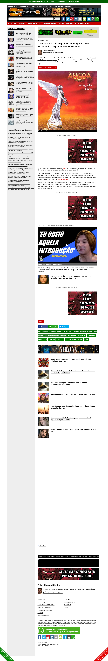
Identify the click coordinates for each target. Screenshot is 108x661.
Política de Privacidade (58, 625)
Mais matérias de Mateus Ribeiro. (53, 593)
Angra (46, 40)
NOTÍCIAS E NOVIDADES (16, 23)
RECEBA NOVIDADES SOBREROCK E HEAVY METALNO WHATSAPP (6, 655)
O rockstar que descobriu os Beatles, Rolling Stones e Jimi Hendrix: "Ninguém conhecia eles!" (23, 103)
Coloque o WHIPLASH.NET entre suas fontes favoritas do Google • (46, 331)
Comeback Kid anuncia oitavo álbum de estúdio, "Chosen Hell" (19, 138)
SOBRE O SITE (13, 6)
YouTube (60, 339)
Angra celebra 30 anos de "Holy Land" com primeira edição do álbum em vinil (24, 59)
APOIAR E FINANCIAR (45, 610)
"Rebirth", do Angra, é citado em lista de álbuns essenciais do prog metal (69, 383)
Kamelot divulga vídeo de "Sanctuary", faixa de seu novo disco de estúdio (20, 149)
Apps (86, 339)
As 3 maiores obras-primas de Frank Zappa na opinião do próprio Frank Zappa (20, 169)
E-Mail (80, 339)
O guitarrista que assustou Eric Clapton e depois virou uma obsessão (19, 180)
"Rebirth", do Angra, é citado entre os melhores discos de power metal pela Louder (73, 372)
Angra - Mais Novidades (47, 67)
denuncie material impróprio (80, 623)
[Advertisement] (52, 208)
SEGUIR (68, 6)
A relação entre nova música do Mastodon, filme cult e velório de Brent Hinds (19, 177)
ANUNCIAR (24, 6)
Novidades (41, 40)
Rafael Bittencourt (62, 179)
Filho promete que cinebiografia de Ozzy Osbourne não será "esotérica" (19, 173)
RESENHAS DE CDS (49, 23)
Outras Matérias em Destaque (20, 130)
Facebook (91, 336)
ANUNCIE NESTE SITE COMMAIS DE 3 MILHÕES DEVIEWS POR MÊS (102, 655)
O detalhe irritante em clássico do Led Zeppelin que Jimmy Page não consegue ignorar (21, 188)
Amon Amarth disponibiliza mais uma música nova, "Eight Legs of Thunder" (20, 145)
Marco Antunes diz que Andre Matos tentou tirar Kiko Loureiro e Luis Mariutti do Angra (71, 277)
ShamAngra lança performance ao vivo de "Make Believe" (73, 394)
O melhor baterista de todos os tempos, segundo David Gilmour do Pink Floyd (24, 40)
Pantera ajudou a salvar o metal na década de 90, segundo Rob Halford (24, 116)
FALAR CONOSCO (79, 6)
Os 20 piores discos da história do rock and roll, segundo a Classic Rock (25, 71)
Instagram (42, 339)
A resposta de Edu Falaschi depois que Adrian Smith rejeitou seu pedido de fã (71, 419)
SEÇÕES (65, 23)
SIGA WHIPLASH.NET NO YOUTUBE (50, 264)
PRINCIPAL (67, 599)
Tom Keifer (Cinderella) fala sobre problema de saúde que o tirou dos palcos (20, 142)
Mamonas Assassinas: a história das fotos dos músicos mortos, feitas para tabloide (24, 110)
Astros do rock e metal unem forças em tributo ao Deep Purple (24, 45)
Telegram (81, 336)
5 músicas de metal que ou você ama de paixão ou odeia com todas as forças (19, 184)
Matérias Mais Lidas (16, 29)
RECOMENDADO (69, 602)
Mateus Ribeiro (50, 50)
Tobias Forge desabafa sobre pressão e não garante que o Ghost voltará (23, 52)
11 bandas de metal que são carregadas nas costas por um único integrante (24, 90)
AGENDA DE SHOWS (34, 23)
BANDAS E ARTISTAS (82, 23)
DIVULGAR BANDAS (56, 6)
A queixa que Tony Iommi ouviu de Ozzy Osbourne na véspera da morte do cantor (25, 77)
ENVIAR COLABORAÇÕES (38, 6)
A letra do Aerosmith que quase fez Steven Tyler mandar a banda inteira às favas (19, 157)
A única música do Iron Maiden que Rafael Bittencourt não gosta (73, 430)
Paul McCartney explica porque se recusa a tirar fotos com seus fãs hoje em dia (20, 165)
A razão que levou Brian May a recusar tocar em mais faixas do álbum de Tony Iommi (24, 65)
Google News (70, 339)
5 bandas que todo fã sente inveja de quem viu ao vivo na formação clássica (73, 407)
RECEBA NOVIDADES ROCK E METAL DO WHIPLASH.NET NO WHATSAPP (54, 1)
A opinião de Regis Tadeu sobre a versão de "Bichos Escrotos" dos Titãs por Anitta (25, 122)
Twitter (52, 339)
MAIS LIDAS (67, 605)
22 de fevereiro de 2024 (56, 52)
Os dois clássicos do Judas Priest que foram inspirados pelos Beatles (20, 161)
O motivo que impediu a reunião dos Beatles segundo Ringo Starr (24, 83)
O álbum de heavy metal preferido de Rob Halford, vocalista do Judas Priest (22, 96)
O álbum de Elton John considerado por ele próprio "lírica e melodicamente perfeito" (20, 134)
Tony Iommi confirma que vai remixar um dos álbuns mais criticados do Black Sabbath (23, 33)
